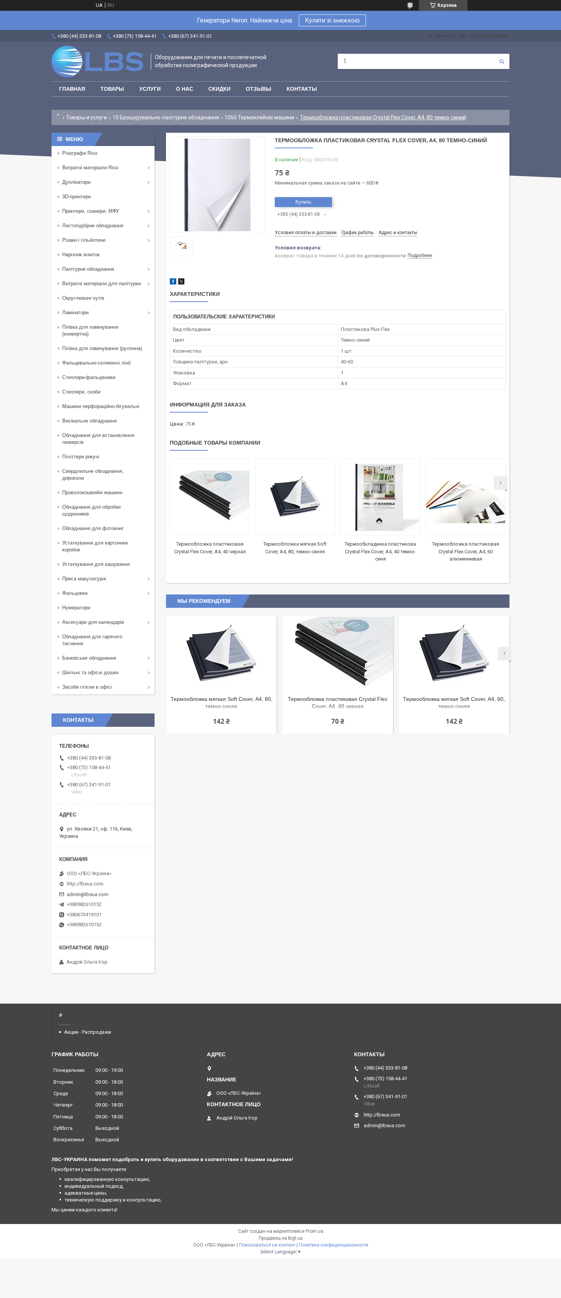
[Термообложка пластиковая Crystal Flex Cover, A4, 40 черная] (210, 496)
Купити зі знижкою (332, 20)
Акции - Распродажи (87, 1032)
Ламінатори (75, 312)
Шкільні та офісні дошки (90, 672)
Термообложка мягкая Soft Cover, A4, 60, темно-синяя (454, 702)
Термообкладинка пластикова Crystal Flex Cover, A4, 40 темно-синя (380, 551)
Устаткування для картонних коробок (95, 546)
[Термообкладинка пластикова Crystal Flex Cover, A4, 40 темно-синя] (380, 496)
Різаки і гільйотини (83, 240)
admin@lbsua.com (87, 894)
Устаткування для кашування (96, 564)
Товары (112, 89)
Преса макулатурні (84, 579)
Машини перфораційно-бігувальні (100, 406)
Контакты (302, 89)
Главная (72, 89)
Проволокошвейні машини (92, 492)
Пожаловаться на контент (267, 1245)
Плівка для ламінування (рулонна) (102, 348)
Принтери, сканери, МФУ (90, 211)
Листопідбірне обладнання (92, 225)
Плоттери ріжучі (80, 456)
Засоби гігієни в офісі (87, 687)
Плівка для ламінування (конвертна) (90, 330)
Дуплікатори (76, 182)
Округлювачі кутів (83, 298)
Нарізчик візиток (81, 254)
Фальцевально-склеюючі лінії (96, 363)
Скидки (219, 89)
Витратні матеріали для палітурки (101, 283)
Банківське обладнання (89, 658)
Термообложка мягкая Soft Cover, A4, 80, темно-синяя (221, 702)
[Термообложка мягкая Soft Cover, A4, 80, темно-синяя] (295, 496)
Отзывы (258, 89)
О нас (184, 89)
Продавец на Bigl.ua (281, 1238)
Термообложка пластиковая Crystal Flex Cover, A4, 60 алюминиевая (465, 551)
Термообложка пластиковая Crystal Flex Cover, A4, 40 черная (337, 702)
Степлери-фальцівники (88, 377)
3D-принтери (76, 196)
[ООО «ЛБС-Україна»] (97, 61)
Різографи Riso (79, 153)
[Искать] (501, 61)
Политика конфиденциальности (333, 1245)
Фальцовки (74, 593)
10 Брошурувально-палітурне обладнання (166, 117)
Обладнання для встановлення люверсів (98, 438)
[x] (181, 283)
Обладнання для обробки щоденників (91, 510)
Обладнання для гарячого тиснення (92, 640)
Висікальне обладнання (89, 421)
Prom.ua (314, 1231)
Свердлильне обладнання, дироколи (93, 474)
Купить (303, 202)
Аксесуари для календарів (93, 622)
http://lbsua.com (85, 884)
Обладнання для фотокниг (93, 528)
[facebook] (173, 283)
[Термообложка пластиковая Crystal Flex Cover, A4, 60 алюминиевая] (466, 496)
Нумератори (76, 607)
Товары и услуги (86, 117)
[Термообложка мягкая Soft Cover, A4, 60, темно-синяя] (454, 653)
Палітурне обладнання (88, 269)
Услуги (150, 89)
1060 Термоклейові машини (259, 117)
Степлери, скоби (81, 392)
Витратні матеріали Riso (90, 167)
